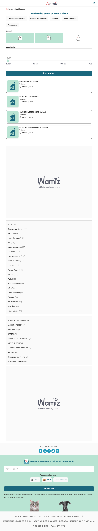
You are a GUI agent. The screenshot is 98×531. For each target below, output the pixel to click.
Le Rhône (14, 252)
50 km (35, 64)
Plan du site (58, 526)
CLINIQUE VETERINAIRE (29, 97)
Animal (9, 31)
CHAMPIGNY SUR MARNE (19, 339)
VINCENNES (14, 330)
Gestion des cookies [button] (45, 521)
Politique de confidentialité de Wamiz (61, 495)
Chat (49, 480)
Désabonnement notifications (77, 521)
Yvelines (13, 265)
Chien (37, 480)
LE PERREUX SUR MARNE (19, 348)
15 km (8, 64)
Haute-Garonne (16, 238)
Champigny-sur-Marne (18, 357)
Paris (12, 279)
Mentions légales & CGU (17, 521)
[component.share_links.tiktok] (53, 451)
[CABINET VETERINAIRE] (13, 86)
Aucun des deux (60, 480)
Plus (90, 64)
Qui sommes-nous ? (26, 516)
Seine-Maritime (15, 293)
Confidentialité (73, 516)
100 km (63, 64)
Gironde (13, 233)
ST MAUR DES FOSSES (18, 320)
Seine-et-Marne (16, 261)
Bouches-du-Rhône (17, 229)
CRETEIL (12, 334)
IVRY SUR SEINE (15, 343)
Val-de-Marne (15, 302)
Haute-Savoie (15, 311)
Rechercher (49, 73)
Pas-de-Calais (15, 270)
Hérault (13, 274)
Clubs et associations (38, 18)
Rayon (8, 58)
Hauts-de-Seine (16, 284)
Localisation (11, 47)
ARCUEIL (12, 352)
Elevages (55, 18)
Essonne (13, 297)
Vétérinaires (20, 9)
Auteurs (44, 516)
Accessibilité (41, 526)
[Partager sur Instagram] (49, 451)
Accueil (10, 9)
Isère (11, 288)
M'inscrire (49, 488)
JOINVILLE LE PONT (17, 361)
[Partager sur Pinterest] (57, 451)
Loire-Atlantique (16, 256)
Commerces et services (16, 18)
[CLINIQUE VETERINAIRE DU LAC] (13, 117)
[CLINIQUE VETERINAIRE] (13, 101)
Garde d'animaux (70, 18)
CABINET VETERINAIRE (28, 81)
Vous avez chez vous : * (49, 475)
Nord (12, 224)
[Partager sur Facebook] (40, 451)
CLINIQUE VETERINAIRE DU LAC (32, 112)
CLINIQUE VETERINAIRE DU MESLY (33, 127)
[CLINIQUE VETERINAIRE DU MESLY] (13, 132)
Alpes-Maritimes (16, 247)
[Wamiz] (52, 3)
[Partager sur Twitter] (45, 451)
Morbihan (13, 306)
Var (11, 243)
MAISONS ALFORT (16, 325)
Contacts (56, 516)
